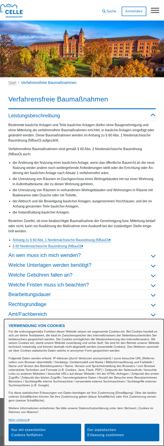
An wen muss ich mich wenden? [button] (44, 255)
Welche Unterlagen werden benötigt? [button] (49, 265)
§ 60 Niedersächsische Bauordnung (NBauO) (47, 246)
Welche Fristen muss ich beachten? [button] (48, 285)
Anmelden (134, 11)
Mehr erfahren (18, 420)
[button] (109, 9)
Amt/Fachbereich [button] (27, 314)
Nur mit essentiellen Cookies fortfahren (28, 432)
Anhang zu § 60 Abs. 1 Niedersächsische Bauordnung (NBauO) (61, 240)
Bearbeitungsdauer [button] (29, 294)
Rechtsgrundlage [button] (27, 304)
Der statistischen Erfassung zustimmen (105, 432)
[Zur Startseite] (11, 10)
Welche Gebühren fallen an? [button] (40, 275)
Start (12, 83)
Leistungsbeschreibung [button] (34, 115)
